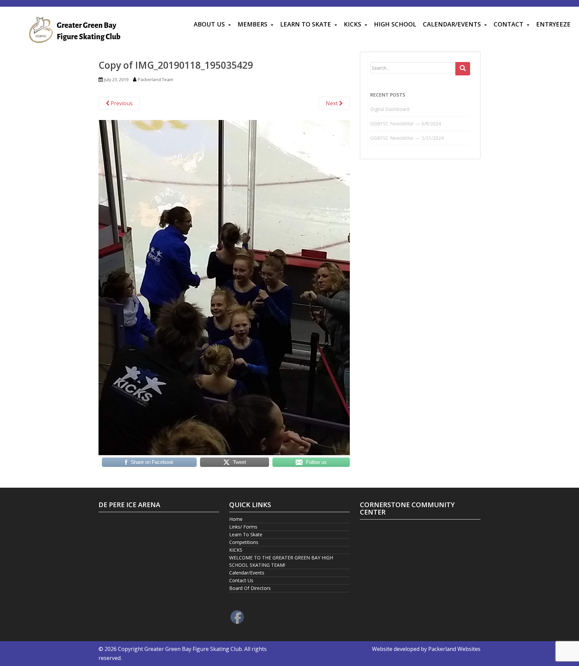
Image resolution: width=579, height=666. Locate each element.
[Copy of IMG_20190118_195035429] (224, 287)
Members (252, 24)
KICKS (352, 24)
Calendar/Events (452, 24)
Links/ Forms (243, 527)
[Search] (462, 68)
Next (332, 103)
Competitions (243, 542)
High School (395, 24)
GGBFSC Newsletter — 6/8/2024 (405, 123)
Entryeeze (553, 24)
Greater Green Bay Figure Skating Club (193, 649)
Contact (508, 24)
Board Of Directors (250, 588)
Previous (121, 103)
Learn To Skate (305, 24)
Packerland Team (155, 79)
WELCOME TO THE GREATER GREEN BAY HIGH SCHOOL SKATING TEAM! (281, 561)
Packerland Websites (454, 649)
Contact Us (241, 580)
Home (236, 519)
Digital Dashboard (389, 109)
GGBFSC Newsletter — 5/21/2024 (407, 138)
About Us (209, 24)
